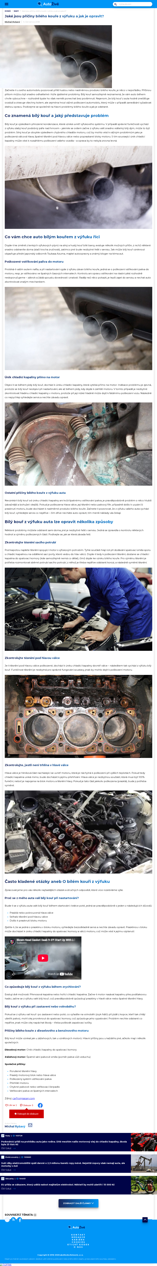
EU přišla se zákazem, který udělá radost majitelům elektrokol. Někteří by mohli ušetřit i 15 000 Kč (58, 1184)
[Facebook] (19, 1220)
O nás (78, 1247)
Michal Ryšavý (12, 22)
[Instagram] (7, 1220)
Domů (8, 11)
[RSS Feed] (13, 1220)
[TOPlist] (5, 1264)
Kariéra (78, 1240)
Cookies (78, 1242)
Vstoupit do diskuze (27, 1114)
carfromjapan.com (23, 1098)
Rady (16, 11)
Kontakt (78, 1235)
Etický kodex (78, 1244)
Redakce (78, 1237)
